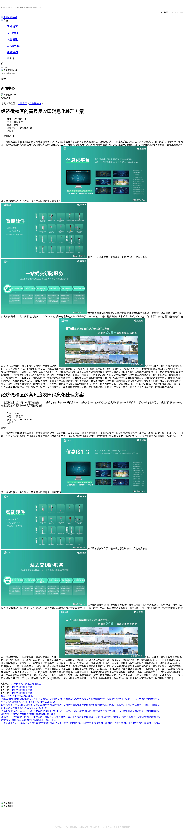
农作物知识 (14, 45)
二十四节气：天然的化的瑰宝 (26, 683)
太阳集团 (22, 103)
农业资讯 (12, 39)
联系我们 (12, 52)
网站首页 (12, 26)
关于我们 (12, 33)
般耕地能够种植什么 (22, 687)
